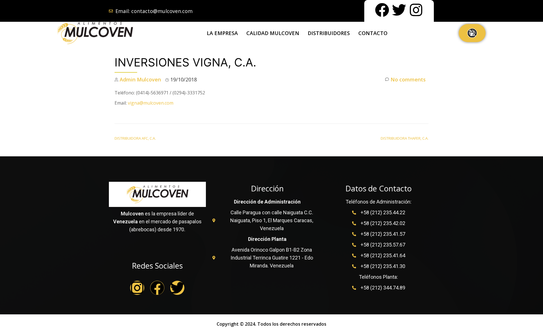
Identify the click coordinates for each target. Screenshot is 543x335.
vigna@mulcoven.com (150, 103)
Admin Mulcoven (140, 79)
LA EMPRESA (222, 33)
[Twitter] (399, 10)
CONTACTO (372, 33)
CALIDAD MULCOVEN (272, 33)
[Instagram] (416, 10)
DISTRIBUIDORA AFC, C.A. (135, 138)
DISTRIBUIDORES (329, 33)
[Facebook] (382, 10)
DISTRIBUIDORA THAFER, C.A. (404, 138)
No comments (408, 79)
